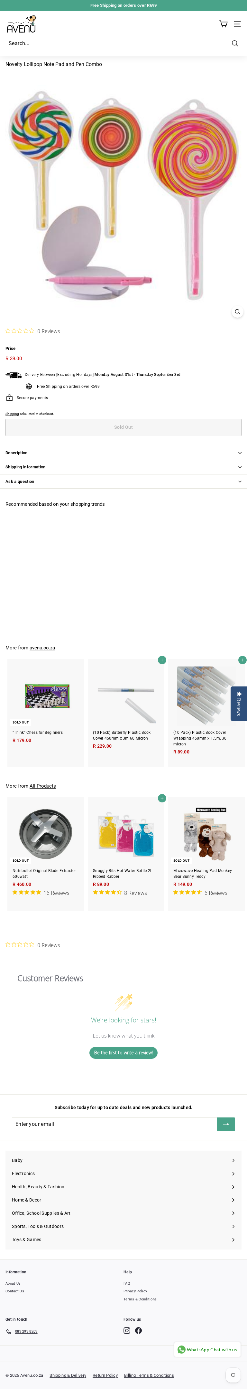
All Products (43, 786)
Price (10, 348)
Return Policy (105, 1375)
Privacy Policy (135, 1291)
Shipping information (25, 467)
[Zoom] (237, 312)
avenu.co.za (42, 648)
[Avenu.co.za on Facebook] (138, 1330)
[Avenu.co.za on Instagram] (127, 1330)
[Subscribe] (226, 1124)
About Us (13, 1283)
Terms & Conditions (140, 1299)
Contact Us (14, 1291)
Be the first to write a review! (123, 1052)
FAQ (127, 1283)
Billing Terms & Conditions (149, 1375)
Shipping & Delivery (68, 1375)
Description (16, 452)
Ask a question (19, 481)
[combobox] (123, 43)
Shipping (12, 414)
